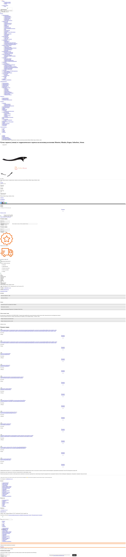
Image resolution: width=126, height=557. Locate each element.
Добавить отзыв (3, 324)
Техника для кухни (7, 27)
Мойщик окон (6, 25)
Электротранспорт (5, 15)
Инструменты (6, 34)
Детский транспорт (7, 18)
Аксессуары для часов (8, 39)
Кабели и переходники (8, 69)
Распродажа (4, 500)
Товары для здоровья (7, 47)
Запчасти (5, 88)
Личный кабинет (5, 5)
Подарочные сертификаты (6, 79)
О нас (3, 505)
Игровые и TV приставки (8, 52)
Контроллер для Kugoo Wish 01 (5, 389)
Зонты (5, 78)
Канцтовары (6, 35)
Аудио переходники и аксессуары (10, 42)
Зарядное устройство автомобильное (10, 61)
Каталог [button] (1, 13)
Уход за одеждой (7, 30)
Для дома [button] (2, 101)
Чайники (5, 114)
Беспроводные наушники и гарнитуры (10, 43)
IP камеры (6, 56)
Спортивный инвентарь (8, 48)
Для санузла (6, 26)
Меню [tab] (3, 522)
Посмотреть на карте (3, 291)
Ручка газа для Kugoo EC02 (5, 354)
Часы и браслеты (5, 36)
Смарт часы (6, 38)
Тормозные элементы (8, 94)
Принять (74, 555)
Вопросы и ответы (5, 502)
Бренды (3, 503)
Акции (3, 128)
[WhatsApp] (5, 202)
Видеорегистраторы (7, 59)
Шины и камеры (7, 93)
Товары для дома (5, 21)
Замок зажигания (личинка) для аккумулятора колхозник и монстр (11, 377)
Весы (5, 29)
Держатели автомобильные (8, 60)
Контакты (4, 132)
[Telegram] (6, 202)
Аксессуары (4, 70)
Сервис (3, 131)
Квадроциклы (6, 19)
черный (1, 182)
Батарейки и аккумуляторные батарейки (11, 67)
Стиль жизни (4, 76)
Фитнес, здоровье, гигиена (6, 45)
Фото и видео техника (6, 54)
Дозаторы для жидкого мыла (9, 111)
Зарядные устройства (7, 65)
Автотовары (4, 57)
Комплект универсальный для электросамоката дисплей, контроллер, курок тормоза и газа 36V (16, 436)
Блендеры (6, 116)
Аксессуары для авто (7, 58)
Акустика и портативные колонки (10, 44)
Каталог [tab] (3, 521)
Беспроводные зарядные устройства (10, 66)
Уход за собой (6, 46)
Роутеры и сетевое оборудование (7, 121)
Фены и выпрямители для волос (9, 28)
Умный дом (4, 62)
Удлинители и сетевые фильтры (9, 64)
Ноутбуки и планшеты (6, 71)
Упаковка (4, 495)
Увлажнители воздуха (8, 23)
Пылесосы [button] (2, 96)
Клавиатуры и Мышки (8, 72)
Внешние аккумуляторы (8, 68)
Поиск (1, 10)
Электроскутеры (7, 17)
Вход (5, 6)
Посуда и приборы (7, 113)
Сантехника (6, 31)
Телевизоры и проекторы (8, 53)
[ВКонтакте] (1, 202)
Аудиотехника (4, 485)
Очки (5, 77)
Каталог (3, 136)
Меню (3, 1)
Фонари (3, 122)
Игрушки (5, 74)
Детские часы (6, 37)
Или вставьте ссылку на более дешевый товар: (20, 223)
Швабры (3, 108)
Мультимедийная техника (6, 51)
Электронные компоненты (6, 139)
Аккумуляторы (6, 91)
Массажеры (6, 50)
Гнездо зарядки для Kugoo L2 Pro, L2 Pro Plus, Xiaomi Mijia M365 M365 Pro (13, 448)
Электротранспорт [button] (3, 81)
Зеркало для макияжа (7, 33)
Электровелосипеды (5, 84)
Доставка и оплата (7, 2)
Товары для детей (5, 73)
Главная (3, 135)
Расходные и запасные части (7, 99)
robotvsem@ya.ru (6, 289)
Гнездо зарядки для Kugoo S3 (5, 424)
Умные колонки (7, 40)
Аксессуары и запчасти (8, 20)
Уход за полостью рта (7, 49)
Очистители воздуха (5, 107)
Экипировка (6, 89)
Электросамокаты (7, 16)
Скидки (3, 130)
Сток (3, 129)
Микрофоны (6, 41)
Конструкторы (6, 75)
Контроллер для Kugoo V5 (4, 366)
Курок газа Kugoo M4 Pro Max (5, 459)
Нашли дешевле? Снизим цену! (5, 216)
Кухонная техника (7, 115)
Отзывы (5, 3)
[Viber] (3, 202)
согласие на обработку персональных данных (58, 555)
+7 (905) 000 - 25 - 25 (4, 11)
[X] (2, 202)
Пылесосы (6, 22)
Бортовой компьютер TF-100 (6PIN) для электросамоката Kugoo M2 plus (12, 401)
